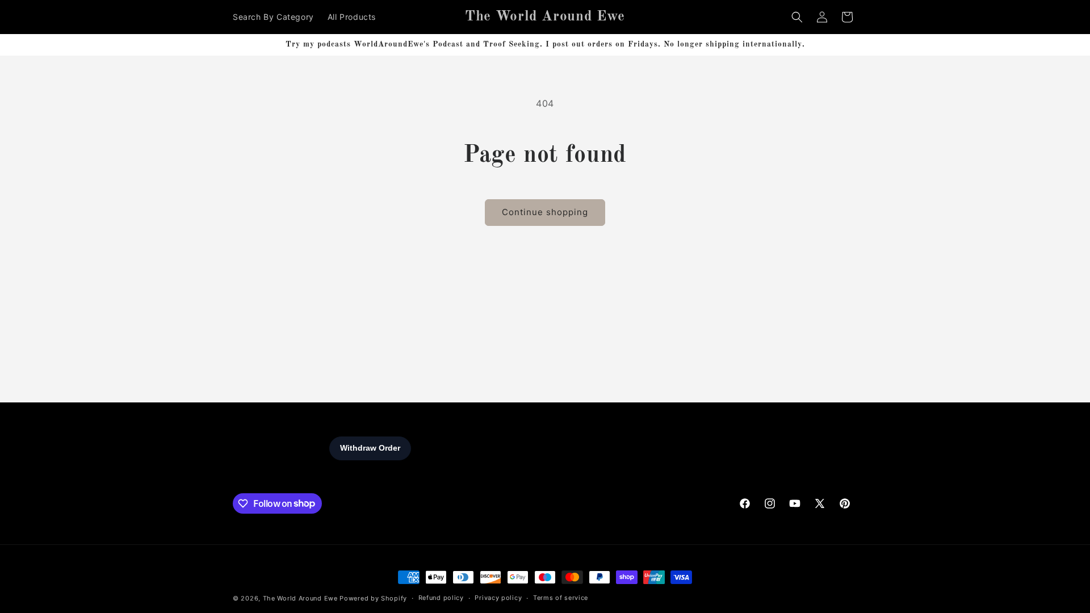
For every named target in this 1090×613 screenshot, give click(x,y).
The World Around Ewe (300, 598)
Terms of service (560, 598)
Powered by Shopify (373, 598)
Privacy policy (498, 598)
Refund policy (441, 598)
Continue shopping (545, 212)
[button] (797, 17)
